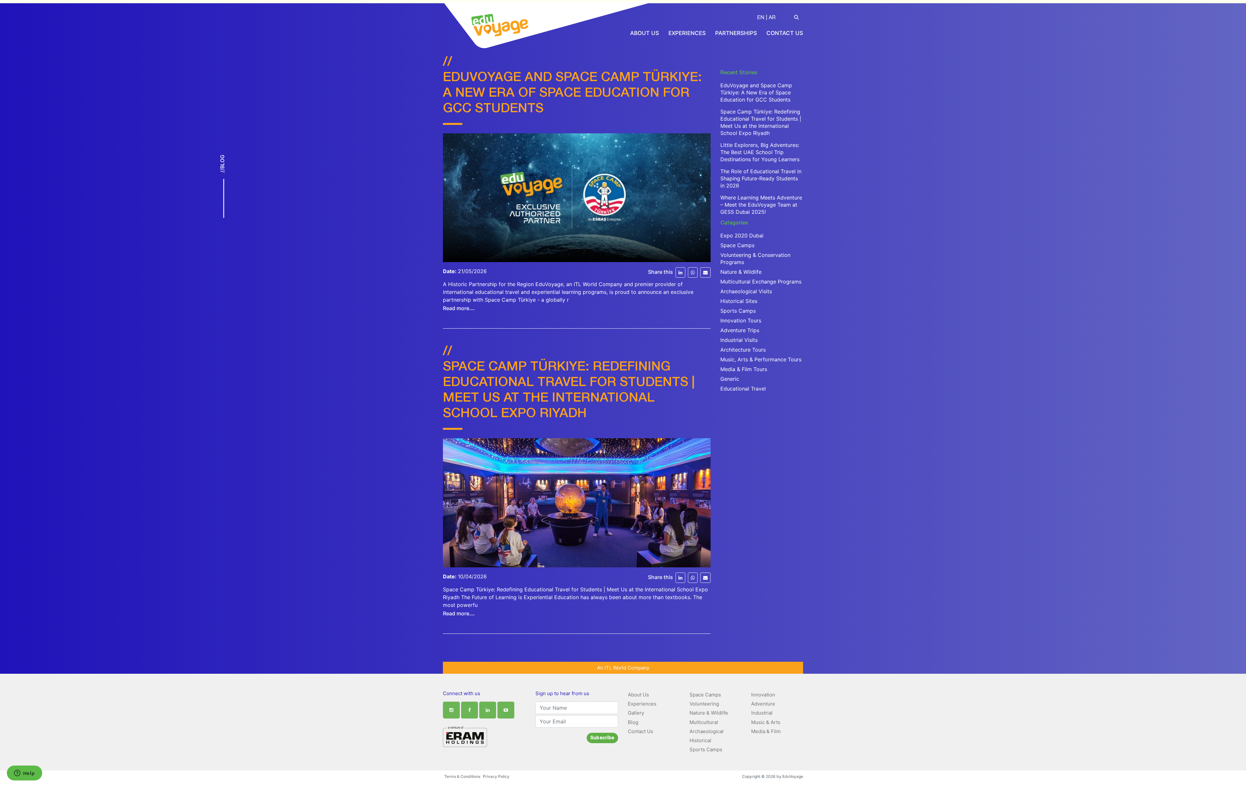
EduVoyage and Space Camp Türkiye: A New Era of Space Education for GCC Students (572, 94)
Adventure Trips (739, 330)
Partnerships (736, 33)
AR (772, 18)
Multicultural (704, 722)
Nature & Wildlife (741, 272)
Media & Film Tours (743, 369)
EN (760, 18)
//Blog (222, 164)
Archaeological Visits (746, 291)
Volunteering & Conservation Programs (755, 258)
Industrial (762, 713)
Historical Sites (738, 301)
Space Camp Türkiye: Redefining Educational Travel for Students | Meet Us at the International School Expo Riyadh (760, 122)
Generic (729, 379)
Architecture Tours (743, 349)
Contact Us (784, 33)
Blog (633, 722)
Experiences (687, 33)
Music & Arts (765, 722)
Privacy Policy (496, 776)
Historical (700, 740)
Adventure (763, 704)
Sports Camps (738, 311)
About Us (644, 33)
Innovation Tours (740, 320)
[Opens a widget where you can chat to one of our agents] (24, 774)
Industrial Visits (739, 340)
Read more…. (459, 308)
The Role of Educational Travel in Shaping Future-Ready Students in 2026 (760, 178)
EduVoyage (792, 776)
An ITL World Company (623, 668)
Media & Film (766, 731)
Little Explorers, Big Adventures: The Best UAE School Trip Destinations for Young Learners (760, 152)
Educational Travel (743, 388)
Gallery (636, 713)
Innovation (763, 695)
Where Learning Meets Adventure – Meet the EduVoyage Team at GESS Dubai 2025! (761, 204)
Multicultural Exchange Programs (760, 281)
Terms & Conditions (462, 776)
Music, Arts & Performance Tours (760, 359)
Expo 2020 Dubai (741, 235)
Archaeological (707, 731)
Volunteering (704, 704)
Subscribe (602, 738)
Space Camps (737, 245)
